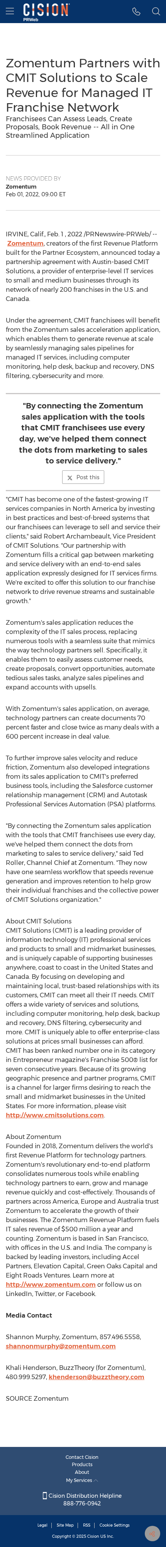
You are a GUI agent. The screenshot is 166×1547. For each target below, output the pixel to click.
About (82, 1472)
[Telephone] (136, 11)
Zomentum (25, 243)
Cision (93, 1536)
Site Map (65, 1525)
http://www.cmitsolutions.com (55, 1115)
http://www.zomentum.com (51, 1284)
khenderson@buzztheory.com (96, 1377)
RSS (86, 1525)
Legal (42, 1525)
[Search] (156, 11)
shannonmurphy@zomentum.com (61, 1346)
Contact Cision (82, 1457)
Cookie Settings (115, 1525)
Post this (87, 477)
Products (82, 1464)
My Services (79, 1480)
